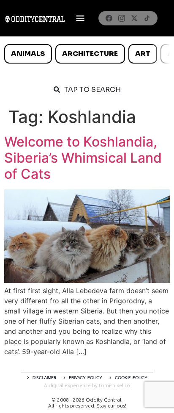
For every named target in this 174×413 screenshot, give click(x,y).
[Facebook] (109, 18)
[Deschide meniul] (80, 18)
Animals (28, 53)
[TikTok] (147, 18)
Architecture (90, 53)
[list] (87, 53)
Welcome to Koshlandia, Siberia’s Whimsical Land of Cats (83, 158)
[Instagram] (121, 18)
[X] (134, 18)
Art (142, 53)
